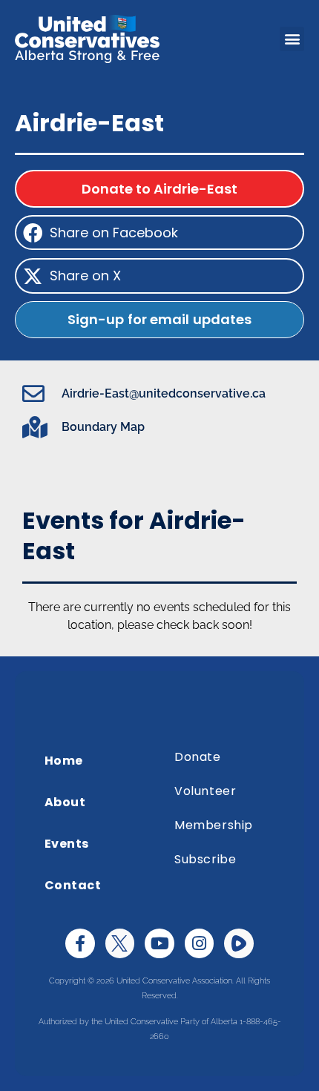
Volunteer (205, 791)
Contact (73, 885)
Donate (197, 756)
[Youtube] (159, 943)
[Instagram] (199, 943)
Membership (213, 825)
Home (64, 760)
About (65, 802)
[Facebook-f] (80, 943)
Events (67, 843)
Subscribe (205, 859)
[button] (292, 39)
